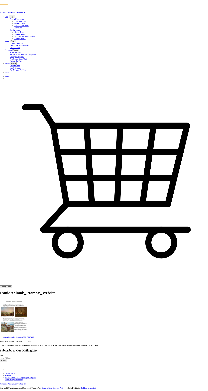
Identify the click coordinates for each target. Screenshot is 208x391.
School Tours (19, 34)
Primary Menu (6, 287)
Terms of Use (47, 388)
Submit (3, 360)
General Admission (17, 19)
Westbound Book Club (18, 59)
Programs (18, 28)
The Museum (15, 66)
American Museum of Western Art (13, 12)
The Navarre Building (18, 70)
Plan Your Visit (20, 21)
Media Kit (9, 375)
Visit (6, 17)
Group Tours (19, 32)
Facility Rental (20, 39)
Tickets (7, 76)
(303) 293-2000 (28, 337)
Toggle (12, 17)
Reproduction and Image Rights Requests (20, 378)
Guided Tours (19, 23)
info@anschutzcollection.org (11, 337)
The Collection (15, 68)
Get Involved (10, 373)
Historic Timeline (16, 43)
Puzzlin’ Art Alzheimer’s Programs (23, 54)
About (7, 63)
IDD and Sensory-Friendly (24, 36)
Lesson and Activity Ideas (19, 45)
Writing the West (16, 61)
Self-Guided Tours (21, 26)
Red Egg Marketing (88, 388)
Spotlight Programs (17, 57)
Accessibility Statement (14, 380)
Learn (7, 41)
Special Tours (15, 30)
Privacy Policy (58, 388)
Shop (7, 72)
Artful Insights (15, 52)
